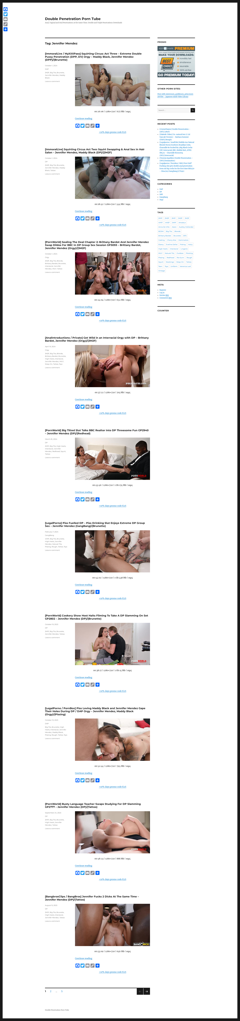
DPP (161, 194)
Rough (54, 547)
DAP (47, 69)
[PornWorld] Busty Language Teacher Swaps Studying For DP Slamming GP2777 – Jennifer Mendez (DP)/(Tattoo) (93, 805)
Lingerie (184, 249)
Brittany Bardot (51, 263)
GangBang (49, 535)
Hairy (190, 244)
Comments (166, 298)
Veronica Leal (185, 266)
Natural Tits (57, 544)
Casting (161, 240)
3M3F (187, 218)
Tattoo (53, 170)
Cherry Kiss (171, 240)
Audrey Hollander (186, 227)
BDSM (161, 231)
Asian (174, 227)
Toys (60, 364)
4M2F (167, 223)
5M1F (174, 223)
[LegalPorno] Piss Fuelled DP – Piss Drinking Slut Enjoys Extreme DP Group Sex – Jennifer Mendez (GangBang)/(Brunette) (95, 525)
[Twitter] (5, 14)
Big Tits (53, 73)
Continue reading (83, 118)
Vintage (161, 271)
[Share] (5, 29)
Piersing (189, 253)
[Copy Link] (5, 24)
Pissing (48, 547)
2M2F (47, 73)
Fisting (183, 244)
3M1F (174, 218)
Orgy (47, 257)
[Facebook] (5, 9)
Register (163, 290)
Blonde (60, 261)
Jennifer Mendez (52, 75)
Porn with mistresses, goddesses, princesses (175, 94)
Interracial (49, 266)
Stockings (170, 262)
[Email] (5, 19)
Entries (164, 295)
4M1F (47, 539)
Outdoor (180, 253)
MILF (54, 269)
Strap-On (48, 364)
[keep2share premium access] (176, 61)
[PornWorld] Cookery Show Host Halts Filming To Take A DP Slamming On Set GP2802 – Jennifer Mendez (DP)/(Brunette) (96, 617)
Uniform (174, 266)
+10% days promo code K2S (112, 132)
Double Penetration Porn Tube (73, 19)
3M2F (47, 261)
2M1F (47, 446)
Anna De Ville (164, 227)
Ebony (161, 244)
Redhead (56, 451)
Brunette (60, 73)
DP (46, 162)
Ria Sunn (180, 258)
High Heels (49, 359)
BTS (184, 236)
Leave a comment (52, 81)
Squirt (63, 451)
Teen (160, 266)
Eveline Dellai (172, 244)
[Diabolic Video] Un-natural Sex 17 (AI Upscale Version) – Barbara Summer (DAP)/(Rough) (175, 137)
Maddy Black (57, 732)
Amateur (182, 223)
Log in (162, 293)
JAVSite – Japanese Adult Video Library (173, 97)
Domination (183, 240)
